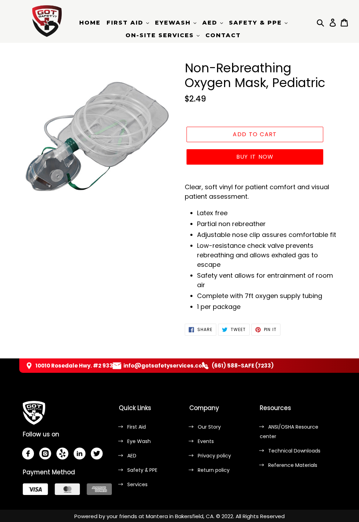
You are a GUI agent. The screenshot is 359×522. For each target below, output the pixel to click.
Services (137, 484)
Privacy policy (214, 455)
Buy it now (255, 157)
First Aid (136, 426)
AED (131, 455)
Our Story (209, 426)
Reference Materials (292, 465)
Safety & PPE (142, 470)
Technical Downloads (294, 450)
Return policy (214, 470)
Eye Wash (139, 441)
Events (206, 441)
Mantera (157, 516)
